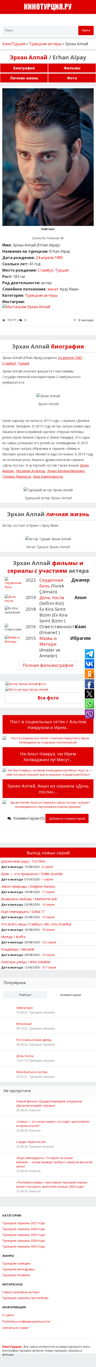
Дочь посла (51, 597)
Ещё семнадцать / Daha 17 (23, 911)
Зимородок (24, 1008)
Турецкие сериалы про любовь (25, 1298)
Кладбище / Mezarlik (17, 949)
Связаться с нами (15, 1328)
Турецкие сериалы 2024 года (23, 1240)
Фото (72, 78)
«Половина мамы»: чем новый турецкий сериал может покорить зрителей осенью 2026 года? (51, 1184)
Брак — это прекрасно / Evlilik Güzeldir (32, 873)
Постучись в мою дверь (34, 1040)
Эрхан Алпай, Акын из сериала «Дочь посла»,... (48, 788)
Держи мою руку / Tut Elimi (23, 861)
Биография (24, 68)
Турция (62, 270)
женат (53, 289)
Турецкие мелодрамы (18, 1269)
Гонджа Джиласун (16, 476)
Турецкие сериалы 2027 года (23, 1223)
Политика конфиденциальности (26, 1321)
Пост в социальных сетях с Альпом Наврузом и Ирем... (48, 724)
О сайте (8, 1315)
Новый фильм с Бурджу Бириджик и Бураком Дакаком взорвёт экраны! (49, 1103)
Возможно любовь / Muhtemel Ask (29, 899)
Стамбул (45, 270)
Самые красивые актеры (21, 1292)
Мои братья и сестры (32, 1072)
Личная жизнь (24, 78)
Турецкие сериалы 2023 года (23, 1246)
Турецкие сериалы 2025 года (23, 1235)
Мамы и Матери (48, 641)
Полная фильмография (48, 665)
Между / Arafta (13, 936)
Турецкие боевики (16, 1275)
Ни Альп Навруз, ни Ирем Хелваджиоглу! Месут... (48, 756)
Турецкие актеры (41, 295)
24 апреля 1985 (49, 257)
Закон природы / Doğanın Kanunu (28, 886)
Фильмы (72, 68)
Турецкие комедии (16, 1263)
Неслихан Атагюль (30, 471)
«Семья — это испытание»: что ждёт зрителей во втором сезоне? (53, 1123)
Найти (86, 30)
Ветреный (23, 1024)
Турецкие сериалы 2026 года (23, 1229)
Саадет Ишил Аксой (30, 1142)
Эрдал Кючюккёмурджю (66, 471)
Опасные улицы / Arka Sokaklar (26, 961)
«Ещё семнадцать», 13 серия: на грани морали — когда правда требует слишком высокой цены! (54, 1162)
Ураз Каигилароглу (48, 476)
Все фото (48, 698)
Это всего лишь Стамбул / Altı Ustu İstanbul (36, 924)
